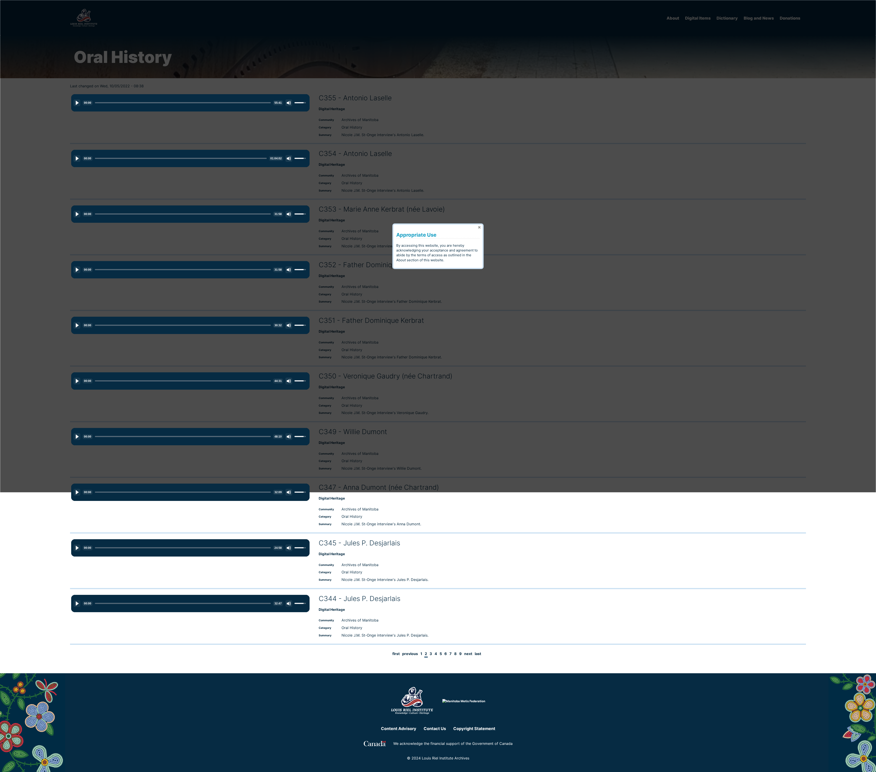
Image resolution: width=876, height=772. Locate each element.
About (401, 260)
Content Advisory (398, 728)
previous (410, 653)
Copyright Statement (474, 728)
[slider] (183, 102)
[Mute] (289, 103)
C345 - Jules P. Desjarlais (359, 543)
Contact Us (435, 728)
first (396, 653)
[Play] (77, 103)
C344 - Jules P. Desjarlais (359, 598)
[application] (190, 102)
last (478, 653)
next (468, 653)
